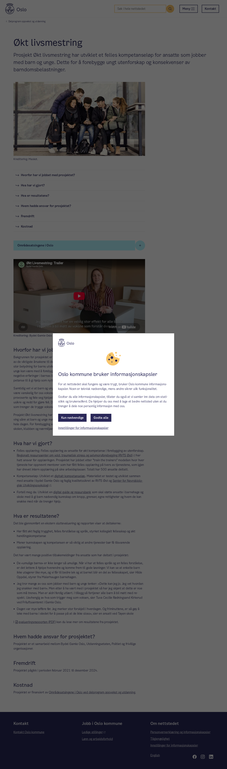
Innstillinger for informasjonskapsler (83, 428)
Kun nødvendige (72, 418)
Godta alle (101, 418)
